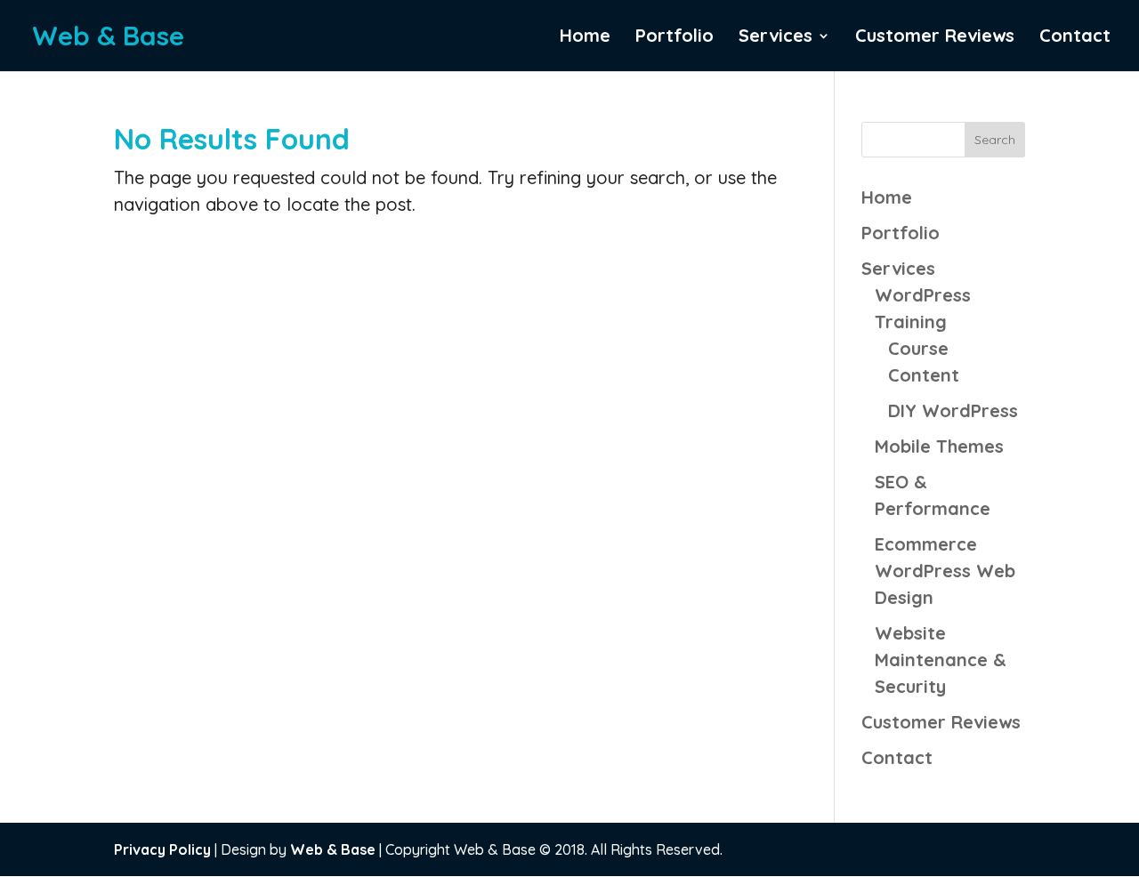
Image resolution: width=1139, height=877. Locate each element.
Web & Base (333, 849)
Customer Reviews (934, 37)
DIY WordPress (953, 410)
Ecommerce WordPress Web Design (945, 570)
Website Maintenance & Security (940, 659)
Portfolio (674, 37)
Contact (1075, 37)
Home (585, 37)
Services (775, 37)
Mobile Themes (939, 446)
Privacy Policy (162, 849)
